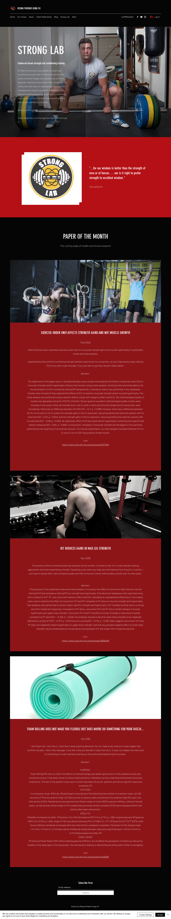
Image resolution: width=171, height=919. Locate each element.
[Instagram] (145, 17)
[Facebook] (137, 17)
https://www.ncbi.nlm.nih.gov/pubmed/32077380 (85, 444)
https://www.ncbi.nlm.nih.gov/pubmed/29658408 (85, 640)
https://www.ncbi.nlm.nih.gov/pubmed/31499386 (85, 856)
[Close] (167, 914)
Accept (160, 914)
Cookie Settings (145, 914)
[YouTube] (141, 17)
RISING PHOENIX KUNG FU (29, 8)
